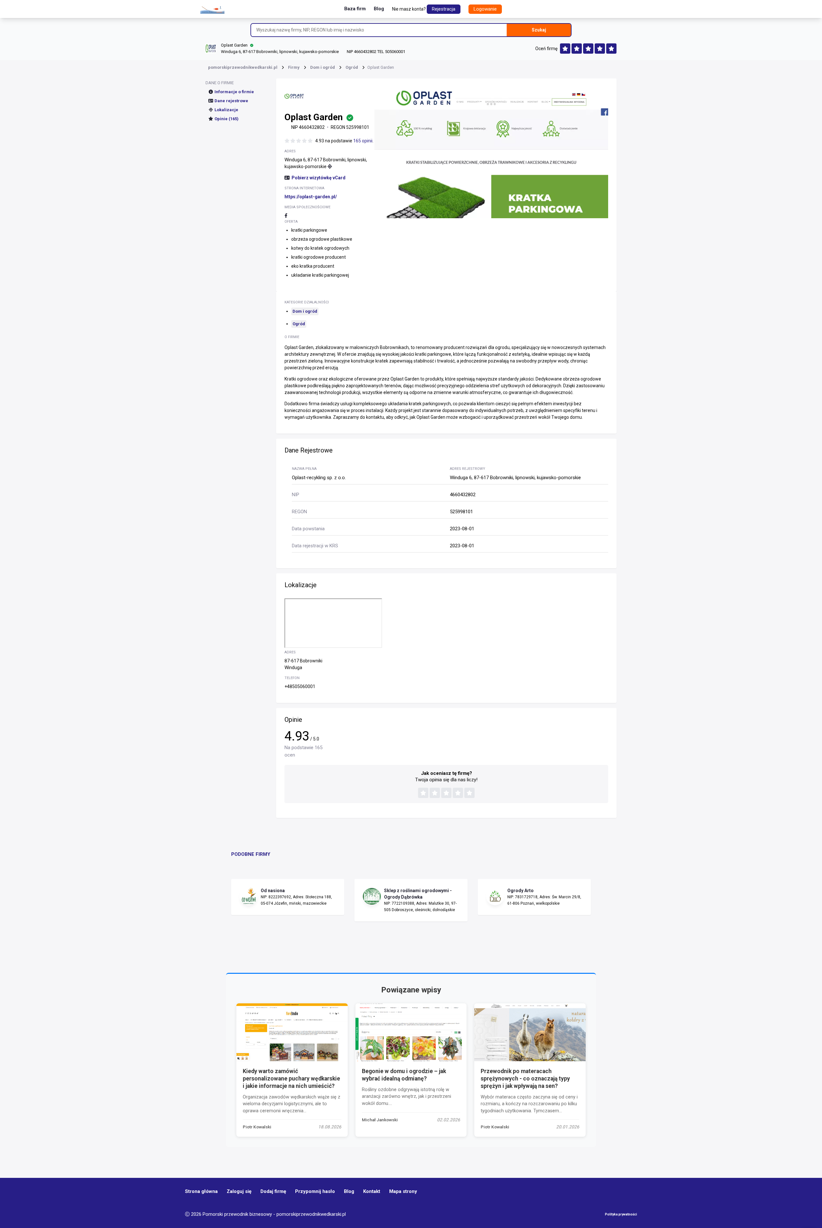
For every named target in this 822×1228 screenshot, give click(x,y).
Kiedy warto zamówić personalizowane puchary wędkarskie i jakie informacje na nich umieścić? (291, 1078)
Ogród (299, 323)
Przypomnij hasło (315, 1191)
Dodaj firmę (273, 1191)
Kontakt (371, 1191)
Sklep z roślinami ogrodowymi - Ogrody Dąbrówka (418, 894)
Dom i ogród (305, 311)
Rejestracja (443, 9)
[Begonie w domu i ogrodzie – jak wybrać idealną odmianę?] (411, 1032)
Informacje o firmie (234, 91)
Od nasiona (273, 890)
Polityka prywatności (621, 1214)
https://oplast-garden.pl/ (310, 196)
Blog (379, 9)
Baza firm (355, 9)
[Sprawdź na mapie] (330, 166)
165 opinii (362, 140)
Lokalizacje (226, 109)
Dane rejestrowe (231, 100)
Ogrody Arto (520, 890)
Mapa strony (403, 1191)
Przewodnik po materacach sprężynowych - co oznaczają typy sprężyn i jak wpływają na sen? (525, 1078)
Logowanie (485, 9)
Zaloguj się (239, 1191)
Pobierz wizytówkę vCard (318, 177)
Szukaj (539, 29)
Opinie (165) (226, 118)
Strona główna (201, 1191)
